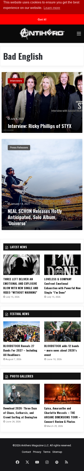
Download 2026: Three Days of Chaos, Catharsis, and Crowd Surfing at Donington (20, 412)
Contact (26, 451)
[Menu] (79, 35)
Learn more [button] (52, 8)
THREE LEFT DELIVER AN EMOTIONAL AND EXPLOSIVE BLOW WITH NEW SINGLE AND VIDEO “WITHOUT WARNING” (20, 285)
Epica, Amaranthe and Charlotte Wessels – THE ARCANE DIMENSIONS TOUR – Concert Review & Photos (62, 415)
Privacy (37, 451)
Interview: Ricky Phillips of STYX (39, 125)
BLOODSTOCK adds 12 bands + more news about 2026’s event (61, 350)
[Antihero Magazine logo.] (42, 33)
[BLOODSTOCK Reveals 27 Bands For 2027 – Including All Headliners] (21, 331)
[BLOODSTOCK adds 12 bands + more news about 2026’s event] (62, 331)
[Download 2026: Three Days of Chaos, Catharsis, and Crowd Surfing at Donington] (21, 394)
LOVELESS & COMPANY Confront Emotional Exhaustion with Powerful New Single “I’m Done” (62, 285)
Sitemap (57, 451)
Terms (46, 451)
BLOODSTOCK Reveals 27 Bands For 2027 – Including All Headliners (20, 350)
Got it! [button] (42, 19)
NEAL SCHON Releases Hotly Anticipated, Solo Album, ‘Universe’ (35, 217)
